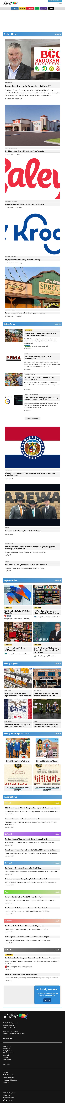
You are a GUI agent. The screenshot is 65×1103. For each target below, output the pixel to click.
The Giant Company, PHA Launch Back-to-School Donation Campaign (26, 839)
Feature (7, 527)
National (51, 8)
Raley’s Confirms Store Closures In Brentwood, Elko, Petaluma (24, 204)
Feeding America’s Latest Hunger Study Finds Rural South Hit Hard (26, 879)
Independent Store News (11, 148)
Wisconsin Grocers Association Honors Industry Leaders (23, 819)
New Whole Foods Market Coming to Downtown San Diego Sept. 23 (26, 908)
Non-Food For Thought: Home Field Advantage (14, 649)
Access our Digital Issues (10, 1080)
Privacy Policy (6, 1095)
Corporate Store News (10, 256)
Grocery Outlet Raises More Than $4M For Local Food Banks (24, 897)
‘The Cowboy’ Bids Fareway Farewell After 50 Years (22, 531)
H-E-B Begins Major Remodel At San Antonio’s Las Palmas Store (25, 151)
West (37, 8)
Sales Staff (6, 1055)
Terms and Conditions (8, 1097)
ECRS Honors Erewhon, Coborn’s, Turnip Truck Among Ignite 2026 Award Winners (30, 808)
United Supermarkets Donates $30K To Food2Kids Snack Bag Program (27, 937)
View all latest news (32, 419)
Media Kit (5, 1057)
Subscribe (47, 1000)
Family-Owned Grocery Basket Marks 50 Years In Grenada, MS (26, 565)
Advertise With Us (8, 1053)
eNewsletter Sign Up (8, 1077)
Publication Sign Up (8, 1075)
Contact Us (6, 1082)
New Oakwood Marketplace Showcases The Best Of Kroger (23, 868)
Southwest (30, 8)
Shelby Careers (7, 1051)
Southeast (15, 8)
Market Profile (8, 470)
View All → (58, 34)
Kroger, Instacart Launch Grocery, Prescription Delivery (22, 260)
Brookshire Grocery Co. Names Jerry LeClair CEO (28, 86)
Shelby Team (10, 99)
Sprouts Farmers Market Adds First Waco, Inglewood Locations (25, 313)
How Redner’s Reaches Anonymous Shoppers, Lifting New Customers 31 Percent (30, 958)
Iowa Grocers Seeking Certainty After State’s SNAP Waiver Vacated (17, 725)
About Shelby (6, 1046)
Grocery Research (9, 543)
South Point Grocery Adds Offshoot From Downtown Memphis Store (46, 695)
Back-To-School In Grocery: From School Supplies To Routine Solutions (46, 612)
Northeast (43, 8)
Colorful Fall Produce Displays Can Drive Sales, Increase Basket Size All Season (40, 334)
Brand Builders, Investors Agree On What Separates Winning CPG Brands (46, 725)
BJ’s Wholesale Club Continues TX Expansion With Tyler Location (25, 926)
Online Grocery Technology (31, 394)
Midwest (22, 8)
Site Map (5, 1072)
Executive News (8, 82)
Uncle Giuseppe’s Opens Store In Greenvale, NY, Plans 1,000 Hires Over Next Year (30, 850)
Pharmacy (27, 353)
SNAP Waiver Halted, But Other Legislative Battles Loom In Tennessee (17, 695)
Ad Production (7, 1059)
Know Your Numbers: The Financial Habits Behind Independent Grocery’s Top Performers (46, 650)
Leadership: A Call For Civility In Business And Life (21, 974)
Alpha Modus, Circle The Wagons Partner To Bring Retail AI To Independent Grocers (41, 399)
